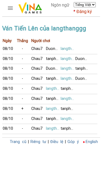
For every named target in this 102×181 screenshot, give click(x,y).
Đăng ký (84, 11)
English (92, 141)
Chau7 (36, 48)
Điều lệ (56, 141)
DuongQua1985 (53, 48)
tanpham (53, 58)
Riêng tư (38, 141)
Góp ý (73, 141)
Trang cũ (18, 141)
